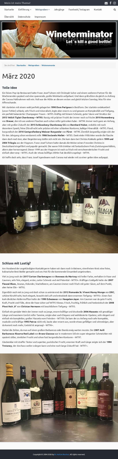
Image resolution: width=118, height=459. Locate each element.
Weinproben (41, 9)
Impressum (40, 16)
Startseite (9, 9)
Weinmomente (48, 65)
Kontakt (98, 9)
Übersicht (9, 16)
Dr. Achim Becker (61, 454)
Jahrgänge (59, 9)
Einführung (24, 9)
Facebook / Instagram (79, 9)
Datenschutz (24, 16)
